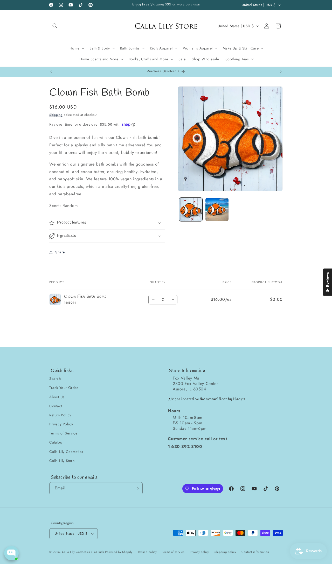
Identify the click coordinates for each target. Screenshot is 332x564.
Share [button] (60, 252)
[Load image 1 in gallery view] (191, 209)
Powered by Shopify (119, 552)
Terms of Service (63, 433)
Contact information (255, 552)
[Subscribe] (136, 488)
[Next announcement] (281, 72)
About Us (57, 396)
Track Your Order (63, 387)
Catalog (55, 442)
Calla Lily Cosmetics (66, 451)
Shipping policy (225, 552)
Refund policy (147, 552)
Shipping (56, 114)
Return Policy (60, 415)
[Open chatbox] (11, 553)
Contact (55, 406)
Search (55, 378)
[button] (55, 26)
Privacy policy (199, 552)
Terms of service (173, 552)
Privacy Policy (61, 424)
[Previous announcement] (51, 72)
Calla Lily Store (62, 460)
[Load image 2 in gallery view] (217, 209)
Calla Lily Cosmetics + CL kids (83, 552)
